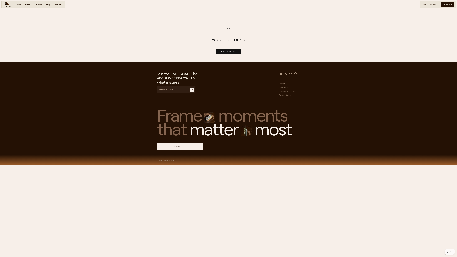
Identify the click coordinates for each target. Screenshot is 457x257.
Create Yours (447, 5)
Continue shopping (228, 51)
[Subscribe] (192, 90)
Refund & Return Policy (287, 91)
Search (282, 83)
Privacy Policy (284, 87)
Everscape (169, 160)
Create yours (180, 146)
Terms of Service (285, 95)
